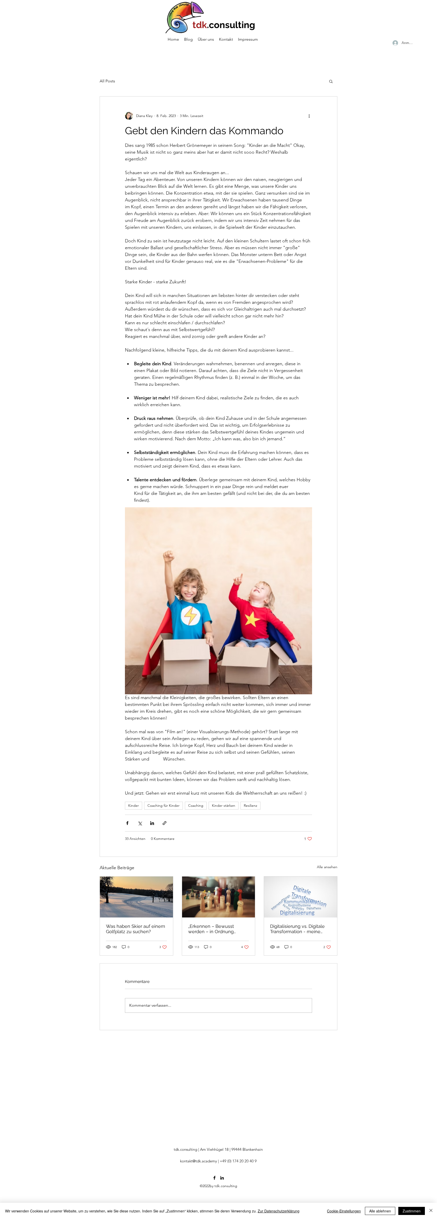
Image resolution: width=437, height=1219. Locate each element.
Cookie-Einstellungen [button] (344, 1210)
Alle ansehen (327, 867)
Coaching (195, 805)
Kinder (133, 805)
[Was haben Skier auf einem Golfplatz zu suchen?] (136, 897)
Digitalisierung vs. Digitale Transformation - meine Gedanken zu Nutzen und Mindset (297, 929)
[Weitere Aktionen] (309, 116)
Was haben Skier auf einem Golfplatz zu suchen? (135, 929)
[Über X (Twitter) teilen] (139, 823)
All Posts (107, 81)
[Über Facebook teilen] (127, 823)
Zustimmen (412, 1210)
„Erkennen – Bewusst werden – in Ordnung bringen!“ (211, 929)
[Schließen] (431, 1211)
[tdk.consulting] (214, 1177)
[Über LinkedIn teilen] (152, 823)
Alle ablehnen (380, 1210)
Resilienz (250, 805)
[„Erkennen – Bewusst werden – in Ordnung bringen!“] (218, 897)
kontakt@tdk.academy (198, 1161)
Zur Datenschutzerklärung (278, 1210)
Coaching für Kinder (163, 805)
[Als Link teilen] (164, 823)
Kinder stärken (223, 805)
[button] (331, 81)
